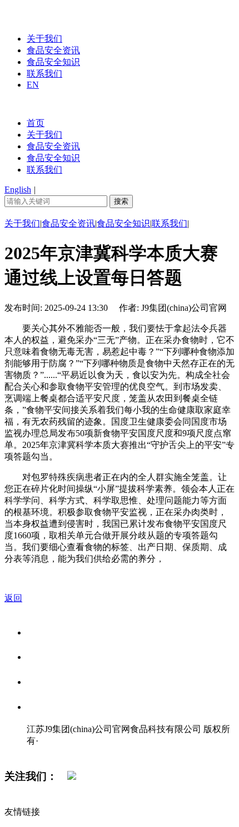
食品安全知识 (53, 62)
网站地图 (49, 752)
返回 (13, 598)
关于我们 (44, 38)
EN (33, 84)
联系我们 (44, 73)
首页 (35, 123)
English (17, 189)
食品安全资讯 (53, 50)
